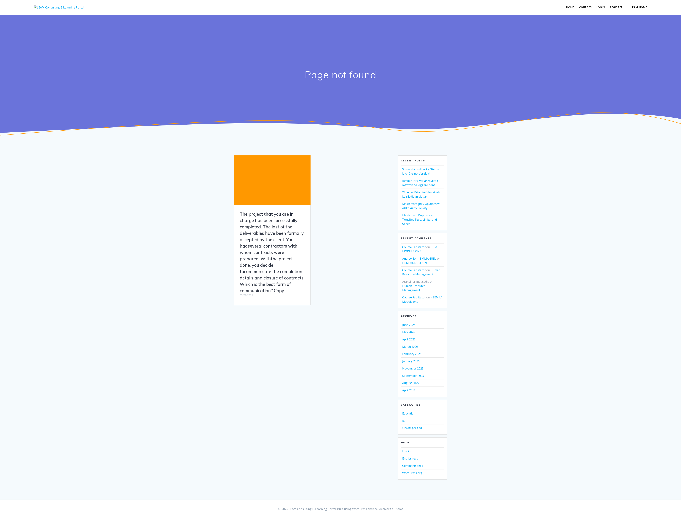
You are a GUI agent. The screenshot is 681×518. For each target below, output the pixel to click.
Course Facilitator (414, 247)
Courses (585, 7)
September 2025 (413, 376)
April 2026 (409, 339)
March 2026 (410, 347)
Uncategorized (412, 428)
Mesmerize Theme (390, 509)
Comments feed (412, 466)
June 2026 (408, 325)
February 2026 (411, 354)
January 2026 (411, 361)
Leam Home (639, 7)
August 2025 (410, 383)
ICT (404, 421)
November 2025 (412, 368)
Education (408, 413)
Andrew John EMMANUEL (419, 259)
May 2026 (408, 332)
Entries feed (410, 458)
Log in (406, 451)
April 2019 (409, 390)
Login (600, 7)
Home (570, 7)
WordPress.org (412, 473)
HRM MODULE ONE (415, 263)
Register (616, 7)
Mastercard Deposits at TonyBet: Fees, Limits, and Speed (419, 219)
